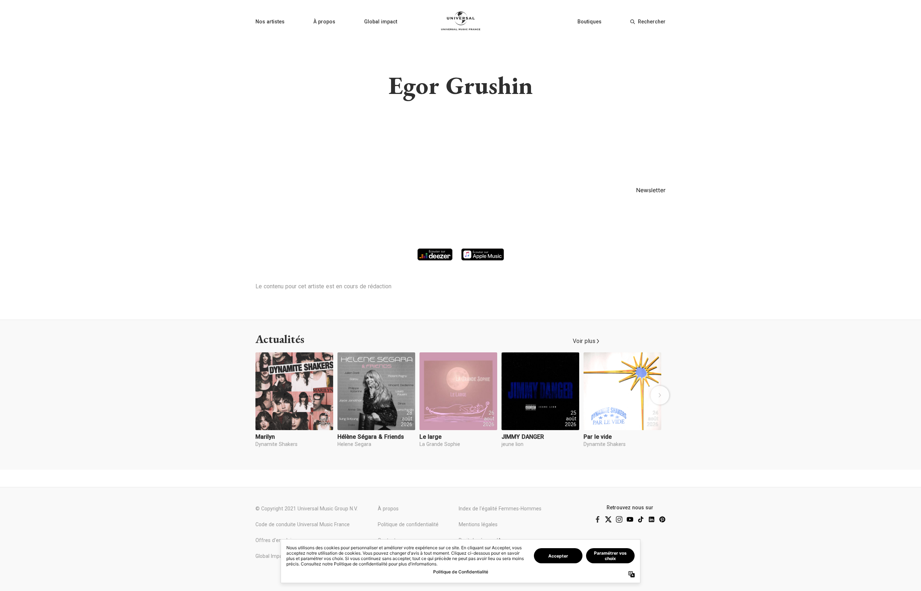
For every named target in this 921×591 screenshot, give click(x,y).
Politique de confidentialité (408, 524)
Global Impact (271, 556)
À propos (324, 21)
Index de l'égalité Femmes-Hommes (500, 508)
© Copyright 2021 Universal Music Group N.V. (306, 508)
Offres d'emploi (273, 540)
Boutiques (589, 21)
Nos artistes (270, 21)
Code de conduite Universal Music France (302, 524)
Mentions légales (478, 524)
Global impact (380, 21)
